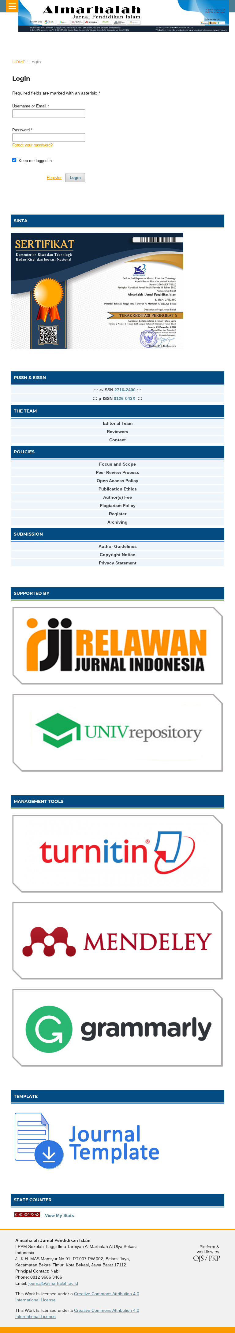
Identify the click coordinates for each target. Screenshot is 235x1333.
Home (18, 61)
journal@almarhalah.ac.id (53, 1283)
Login (75, 177)
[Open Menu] (12, 6)
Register (54, 177)
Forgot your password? (32, 145)
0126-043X (124, 398)
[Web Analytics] (27, 1215)
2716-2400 (125, 389)
